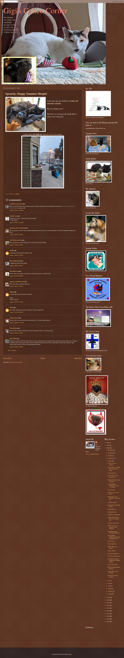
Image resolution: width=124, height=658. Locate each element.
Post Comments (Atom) (16, 362)
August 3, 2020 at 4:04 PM (16, 265)
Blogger (70, 654)
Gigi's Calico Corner (35, 10)
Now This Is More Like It (114, 556)
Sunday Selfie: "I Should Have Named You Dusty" (114, 468)
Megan (11, 292)
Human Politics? (112, 509)
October (110, 455)
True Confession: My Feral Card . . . (113, 476)
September (111, 458)
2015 (108, 608)
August (110, 461)
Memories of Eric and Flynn (17, 228)
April (109, 586)
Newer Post (7, 358)
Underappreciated (112, 512)
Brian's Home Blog (15, 261)
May (109, 583)
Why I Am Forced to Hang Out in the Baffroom (113, 527)
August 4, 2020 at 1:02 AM (16, 302)
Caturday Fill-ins (112, 473)
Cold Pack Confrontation (114, 514)
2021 (108, 445)
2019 (108, 597)
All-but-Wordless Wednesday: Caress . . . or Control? (114, 485)
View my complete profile (92, 454)
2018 (108, 600)
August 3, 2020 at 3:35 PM (16, 255)
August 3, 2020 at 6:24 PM (16, 276)
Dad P (11, 307)
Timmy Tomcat (14, 318)
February (110, 591)
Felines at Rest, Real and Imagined (114, 480)
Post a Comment (12, 350)
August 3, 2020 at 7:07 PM (16, 286)
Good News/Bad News (113, 523)
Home (43, 358)
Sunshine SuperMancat (113, 553)
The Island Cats (14, 271)
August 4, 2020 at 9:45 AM (16, 312)
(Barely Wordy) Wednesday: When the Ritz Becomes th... (114, 537)
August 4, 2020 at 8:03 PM (16, 347)
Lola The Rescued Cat (16, 240)
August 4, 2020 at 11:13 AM (16, 322)
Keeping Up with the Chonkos (113, 576)
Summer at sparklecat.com (17, 281)
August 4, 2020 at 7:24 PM (16, 333)
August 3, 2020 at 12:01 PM (16, 210)
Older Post (78, 358)
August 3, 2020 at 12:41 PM (16, 222)
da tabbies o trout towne (16, 204)
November (111, 453)
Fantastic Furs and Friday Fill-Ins (114, 505)
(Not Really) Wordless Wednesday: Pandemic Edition (114, 560)
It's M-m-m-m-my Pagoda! (112, 463)
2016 (108, 605)
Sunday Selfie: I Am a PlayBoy (113, 572)
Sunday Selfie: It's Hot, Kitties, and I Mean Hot (113, 518)
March (110, 588)
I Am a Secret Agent (113, 564)
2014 (108, 611)
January (110, 594)
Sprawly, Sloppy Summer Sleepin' (114, 568)
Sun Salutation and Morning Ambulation (114, 532)
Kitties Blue (13, 338)
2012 (108, 616)
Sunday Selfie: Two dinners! (112, 547)
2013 (108, 613)
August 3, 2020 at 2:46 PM (16, 234)
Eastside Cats (13, 216)
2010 (108, 621)
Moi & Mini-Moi (112, 544)
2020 (108, 448)
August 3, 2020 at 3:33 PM (16, 245)
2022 (108, 442)
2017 (108, 603)
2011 (108, 619)
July (109, 580)
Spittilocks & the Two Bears (113, 493)
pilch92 (12, 250)
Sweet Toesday (111, 490)
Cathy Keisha (13, 328)
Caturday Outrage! (112, 502)
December (111, 450)
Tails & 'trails (111, 541)
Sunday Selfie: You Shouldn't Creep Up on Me (114, 498)
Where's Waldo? (112, 551)
